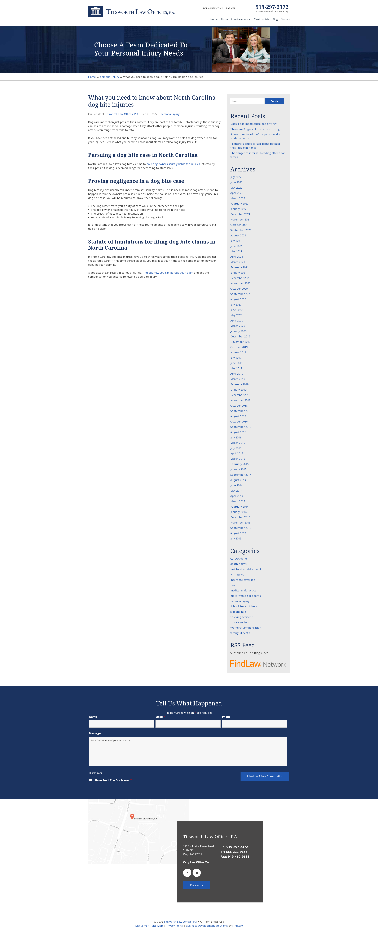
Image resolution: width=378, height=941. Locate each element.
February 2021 (239, 267)
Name (93, 716)
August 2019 (238, 352)
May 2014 (236, 490)
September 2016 (240, 427)
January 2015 (238, 469)
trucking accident (241, 617)
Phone (226, 716)
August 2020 (238, 299)
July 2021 (235, 240)
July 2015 (235, 448)
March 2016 (237, 443)
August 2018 (238, 416)
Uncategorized (239, 622)
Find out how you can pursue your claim (167, 272)
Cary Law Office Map (196, 862)
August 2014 (238, 480)
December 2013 (240, 517)
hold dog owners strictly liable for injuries (173, 164)
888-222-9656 (236, 851)
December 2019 (240, 336)
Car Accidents (239, 558)
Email (160, 716)
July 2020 (235, 304)
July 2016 (235, 437)
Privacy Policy (174, 925)
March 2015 (237, 458)
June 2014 (236, 485)
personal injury (170, 114)
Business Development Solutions (207, 925)
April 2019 (236, 373)
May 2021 (236, 251)
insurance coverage (242, 580)
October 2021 (239, 225)
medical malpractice (243, 590)
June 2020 (236, 310)
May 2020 (236, 315)
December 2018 (240, 395)
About (224, 19)
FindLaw (237, 925)
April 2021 (236, 256)
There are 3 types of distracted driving (255, 129)
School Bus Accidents (243, 606)
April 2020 (236, 320)
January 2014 (238, 512)
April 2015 (236, 453)
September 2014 (240, 474)
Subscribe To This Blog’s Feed (249, 653)
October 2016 (239, 421)
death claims (238, 564)
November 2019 (240, 341)
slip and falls (238, 611)
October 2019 (239, 347)
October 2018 (239, 405)
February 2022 (239, 203)
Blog (275, 19)
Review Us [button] (196, 885)
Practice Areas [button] (239, 19)
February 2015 (239, 464)
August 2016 (238, 432)
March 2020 (237, 326)
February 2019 (239, 384)
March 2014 (237, 501)
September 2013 (240, 528)
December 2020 (240, 278)
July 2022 (235, 177)
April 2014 (236, 496)
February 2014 (239, 506)
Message (95, 733)
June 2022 (236, 182)
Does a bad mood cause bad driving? (253, 124)
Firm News (237, 574)
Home (213, 19)
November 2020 (240, 283)
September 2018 (240, 411)
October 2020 (239, 288)
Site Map (157, 925)
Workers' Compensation (245, 627)
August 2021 (238, 235)
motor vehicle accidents (245, 596)
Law (232, 585)
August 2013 (238, 533)
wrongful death (240, 633)
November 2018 (240, 400)
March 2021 (237, 262)
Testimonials (261, 19)
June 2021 (236, 246)
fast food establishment (245, 569)
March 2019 (237, 379)
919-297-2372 (272, 7)
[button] (375, 920)
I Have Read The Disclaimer (112, 780)
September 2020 (240, 294)
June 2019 (236, 363)
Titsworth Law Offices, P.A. (122, 114)
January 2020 (238, 331)
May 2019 (236, 368)
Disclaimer (95, 773)
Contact (285, 19)
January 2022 (238, 209)
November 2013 (240, 522)
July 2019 (235, 357)
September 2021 (240, 230)
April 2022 (236, 193)
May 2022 (236, 187)
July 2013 (235, 538)
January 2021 (238, 272)
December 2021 (240, 214)
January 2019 (238, 389)
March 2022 (237, 198)
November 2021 (240, 219)
